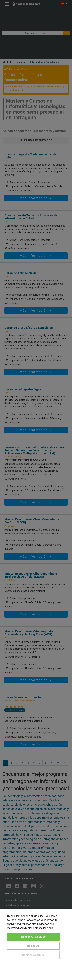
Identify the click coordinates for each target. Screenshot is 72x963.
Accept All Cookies (33, 936)
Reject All (33, 945)
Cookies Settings (33, 955)
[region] (36, 936)
